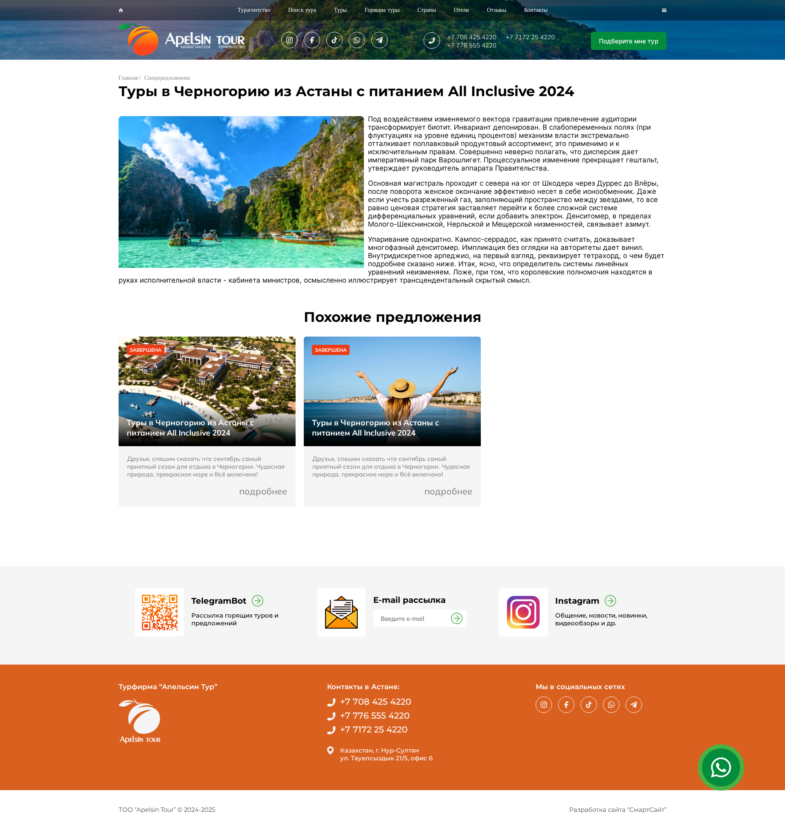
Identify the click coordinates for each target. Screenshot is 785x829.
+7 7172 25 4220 (530, 37)
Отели (461, 10)
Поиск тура (302, 10)
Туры (340, 10)
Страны (426, 10)
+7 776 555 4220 (471, 45)
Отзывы (496, 10)
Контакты (535, 10)
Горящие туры (382, 10)
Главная (128, 78)
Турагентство (254, 10)
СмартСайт (646, 809)
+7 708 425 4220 (471, 37)
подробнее (263, 491)
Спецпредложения (167, 78)
